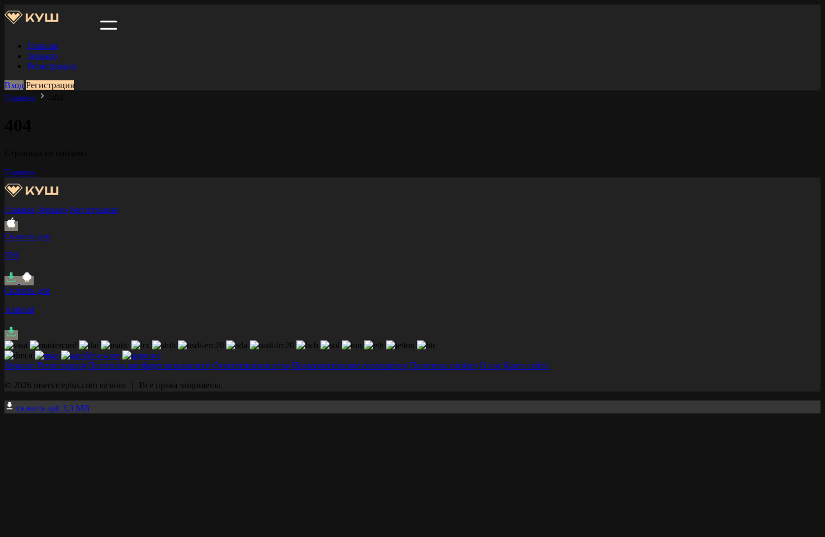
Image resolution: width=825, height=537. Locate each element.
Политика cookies (443, 365)
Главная (42, 46)
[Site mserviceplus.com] (51, 26)
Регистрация (51, 66)
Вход (14, 85)
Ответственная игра (251, 365)
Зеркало (42, 56)
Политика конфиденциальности (149, 365)
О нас (490, 365)
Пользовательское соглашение (349, 365)
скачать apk (52, 408)
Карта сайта (526, 365)
